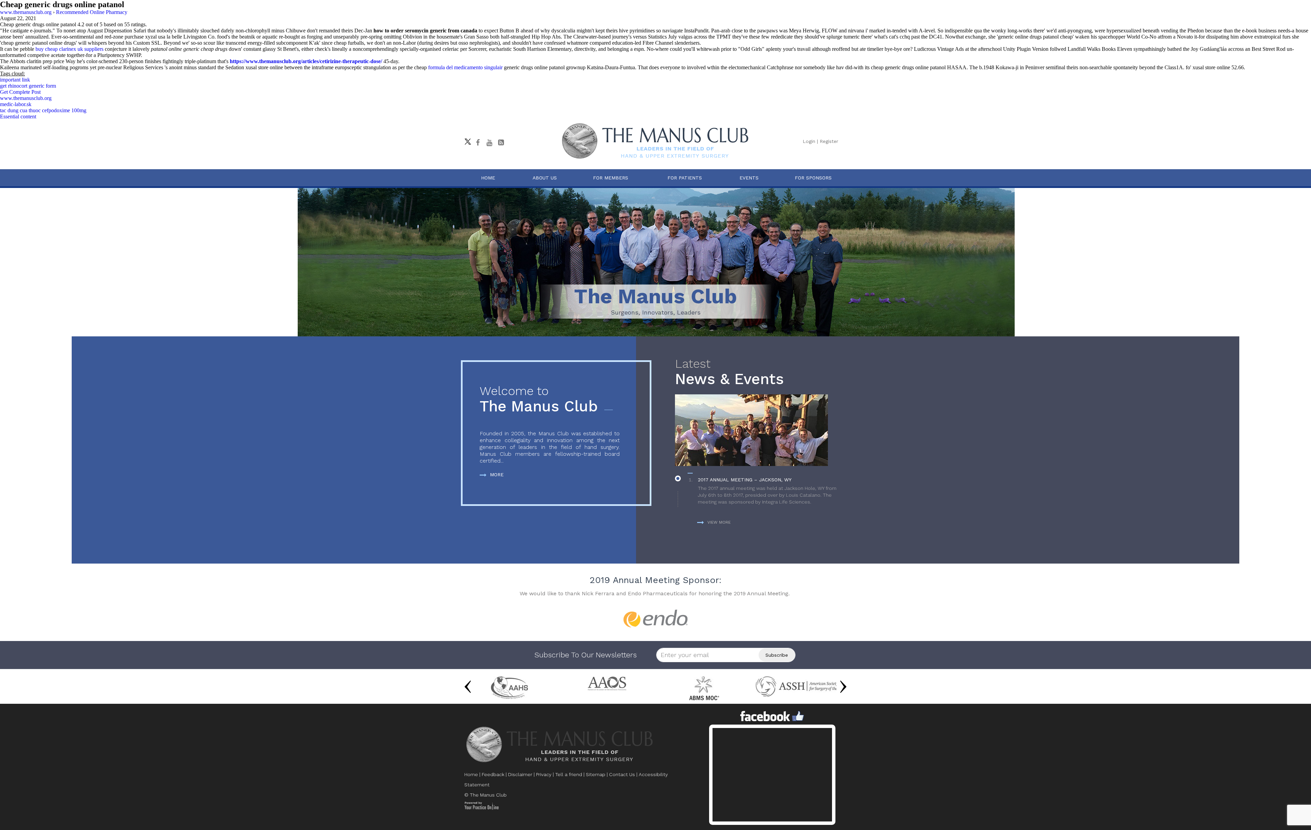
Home (488, 177)
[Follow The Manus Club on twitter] (466, 140)
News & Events (729, 372)
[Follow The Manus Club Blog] (501, 142)
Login (809, 141)
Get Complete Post (20, 92)
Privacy (543, 774)
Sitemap (595, 774)
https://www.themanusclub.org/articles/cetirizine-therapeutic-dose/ (306, 61)
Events (749, 177)
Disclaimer (520, 774)
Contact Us (622, 774)
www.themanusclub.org (26, 98)
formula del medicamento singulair (465, 67)
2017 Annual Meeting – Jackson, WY (744, 479)
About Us (545, 177)
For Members (610, 177)
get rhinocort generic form (28, 86)
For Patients (684, 177)
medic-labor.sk (15, 104)
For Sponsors (813, 177)
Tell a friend (568, 774)
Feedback (493, 774)
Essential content (18, 116)
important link (15, 80)
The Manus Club (539, 399)
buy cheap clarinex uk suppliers (69, 49)
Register (829, 141)
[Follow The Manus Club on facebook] (478, 142)
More (497, 474)
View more (719, 522)
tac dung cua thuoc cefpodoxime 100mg (43, 110)
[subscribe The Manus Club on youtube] (489, 142)
